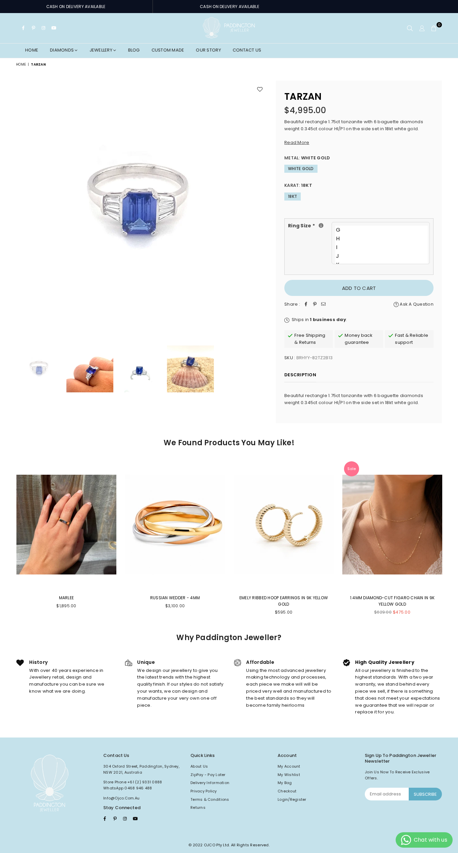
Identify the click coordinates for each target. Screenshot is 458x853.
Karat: (298, 185)
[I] (381, 247)
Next (262, 206)
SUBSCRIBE (425, 794)
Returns (198, 807)
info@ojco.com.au (121, 798)
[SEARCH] (410, 28)
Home (31, 50)
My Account (289, 766)
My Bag (285, 782)
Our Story (208, 50)
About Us (199, 766)
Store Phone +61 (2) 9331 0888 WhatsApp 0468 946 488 (132, 785)
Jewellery (102, 50)
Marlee (66, 598)
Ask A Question (416, 304)
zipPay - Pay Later (208, 774)
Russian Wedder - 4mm (175, 598)
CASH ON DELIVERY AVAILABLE (76, 6)
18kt (292, 196)
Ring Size (310, 225)
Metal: (307, 158)
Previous (22, 206)
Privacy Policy (203, 791)
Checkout (287, 791)
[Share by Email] (323, 304)
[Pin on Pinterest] (314, 304)
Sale (351, 468)
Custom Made (168, 50)
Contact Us (247, 50)
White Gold (301, 168)
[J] (381, 256)
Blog (134, 50)
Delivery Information (209, 782)
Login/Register (292, 799)
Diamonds (62, 50)
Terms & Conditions (209, 799)
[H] (381, 238)
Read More (296, 142)
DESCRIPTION (300, 375)
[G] (381, 230)
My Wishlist (289, 774)
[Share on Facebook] (306, 304)
